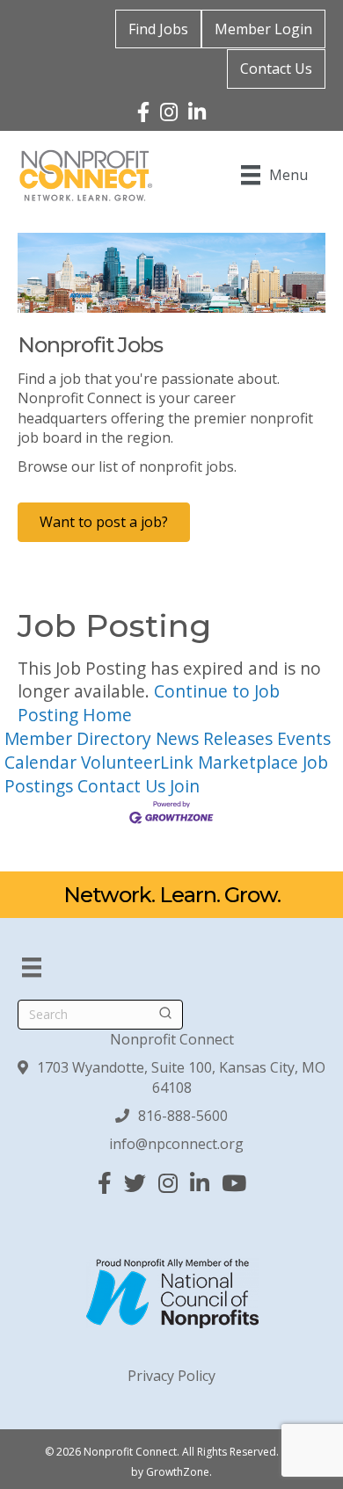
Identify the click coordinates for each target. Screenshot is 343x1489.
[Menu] (32, 967)
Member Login (263, 29)
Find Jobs (158, 29)
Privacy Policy (171, 1375)
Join (185, 786)
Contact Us (276, 68)
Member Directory (77, 738)
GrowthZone (177, 1471)
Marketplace (248, 762)
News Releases (214, 738)
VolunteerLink (137, 762)
